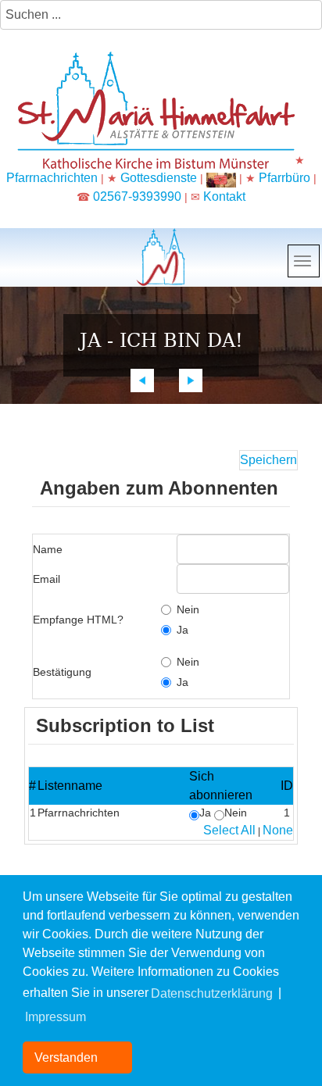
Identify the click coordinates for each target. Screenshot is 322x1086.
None (278, 830)
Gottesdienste (158, 177)
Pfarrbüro (286, 177)
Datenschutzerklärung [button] (212, 993)
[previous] (142, 380)
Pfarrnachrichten (52, 177)
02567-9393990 (137, 196)
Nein (188, 609)
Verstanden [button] (66, 1057)
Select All (229, 830)
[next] (190, 380)
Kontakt (224, 196)
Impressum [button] (55, 1016)
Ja (182, 629)
